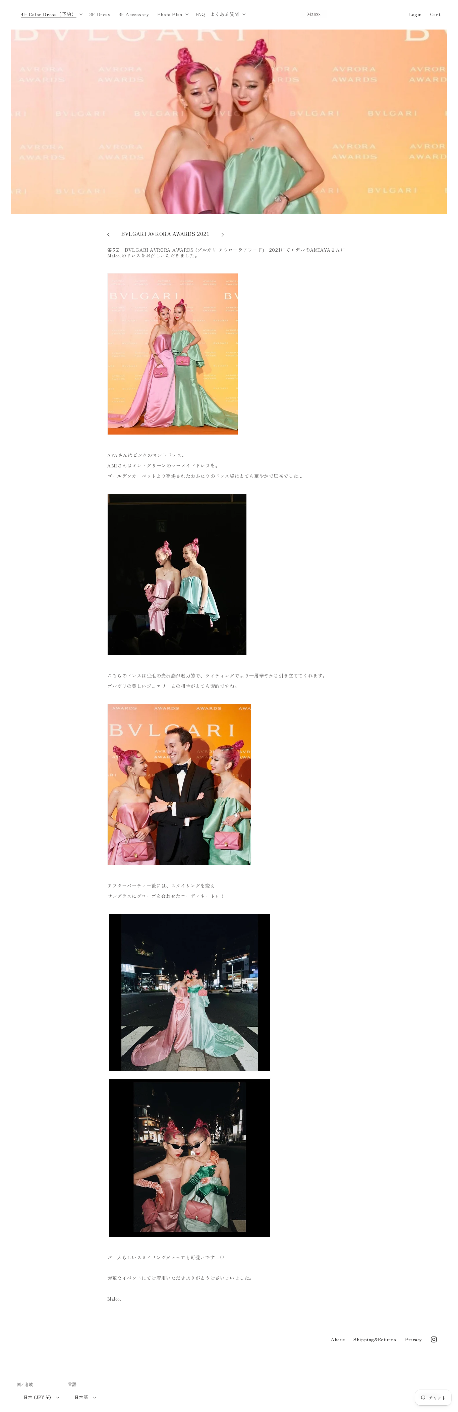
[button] (51, 14)
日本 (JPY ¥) (37, 1397)
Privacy (413, 1339)
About (338, 1339)
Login (415, 14)
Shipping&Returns (374, 1339)
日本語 (81, 1397)
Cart (435, 14)
